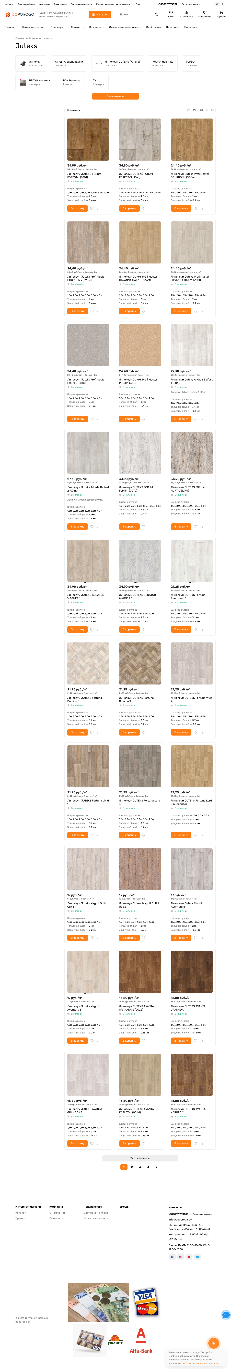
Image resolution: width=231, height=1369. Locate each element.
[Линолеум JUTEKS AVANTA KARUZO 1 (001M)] (140, 1075)
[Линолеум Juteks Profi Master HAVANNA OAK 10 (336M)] (140, 242)
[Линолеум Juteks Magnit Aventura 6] (192, 869)
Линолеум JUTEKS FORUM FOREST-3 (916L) (136, 175)
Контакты (44, 4)
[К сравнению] (98, 208)
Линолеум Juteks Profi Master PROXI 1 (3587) (138, 381)
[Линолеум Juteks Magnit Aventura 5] (88, 972)
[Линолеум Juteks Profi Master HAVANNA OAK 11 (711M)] (192, 242)
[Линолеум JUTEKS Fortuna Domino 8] (88, 663)
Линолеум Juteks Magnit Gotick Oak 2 (139, 905)
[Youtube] (189, 1257)
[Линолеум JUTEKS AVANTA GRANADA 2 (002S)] (140, 972)
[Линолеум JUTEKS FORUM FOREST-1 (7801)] (88, 140)
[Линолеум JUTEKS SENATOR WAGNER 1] (88, 561)
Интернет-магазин (28, 1206)
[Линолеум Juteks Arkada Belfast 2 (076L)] (88, 453)
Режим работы (26, 4)
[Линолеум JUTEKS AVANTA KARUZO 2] (192, 1075)
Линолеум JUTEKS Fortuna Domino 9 (136, 699)
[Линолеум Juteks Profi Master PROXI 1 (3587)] (140, 345)
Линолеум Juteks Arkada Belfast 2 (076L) (88, 489)
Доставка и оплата (81, 4)
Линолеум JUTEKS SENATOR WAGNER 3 (137, 596)
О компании (57, 1212)
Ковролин (95, 27)
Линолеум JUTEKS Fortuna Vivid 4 (191, 699)
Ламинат (76, 27)
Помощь (123, 1206)
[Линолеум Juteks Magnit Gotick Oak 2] (140, 869)
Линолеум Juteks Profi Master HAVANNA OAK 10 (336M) (138, 278)
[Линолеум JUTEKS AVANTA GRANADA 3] (88, 1075)
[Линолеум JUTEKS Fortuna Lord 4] (140, 766)
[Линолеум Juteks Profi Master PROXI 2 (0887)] (88, 345)
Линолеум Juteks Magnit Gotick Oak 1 (87, 905)
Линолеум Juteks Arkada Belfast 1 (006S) (192, 381)
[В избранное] (91, 208)
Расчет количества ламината (113, 4)
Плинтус (171, 27)
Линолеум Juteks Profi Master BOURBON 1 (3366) (190, 175)
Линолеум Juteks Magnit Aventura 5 (83, 1008)
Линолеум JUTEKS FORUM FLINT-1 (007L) (136, 489)
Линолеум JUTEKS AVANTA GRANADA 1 (188, 1008)
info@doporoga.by (180, 1219)
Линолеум (57, 27)
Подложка (190, 27)
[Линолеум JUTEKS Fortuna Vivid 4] (192, 663)
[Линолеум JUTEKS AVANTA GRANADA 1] (192, 972)
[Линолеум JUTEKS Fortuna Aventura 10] (192, 561)
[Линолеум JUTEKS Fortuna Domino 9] (140, 663)
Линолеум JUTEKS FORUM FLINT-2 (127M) (188, 489)
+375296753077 (167, 4)
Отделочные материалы (123, 27)
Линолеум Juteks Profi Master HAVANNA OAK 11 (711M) (190, 278)
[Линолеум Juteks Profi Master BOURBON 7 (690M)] (88, 242)
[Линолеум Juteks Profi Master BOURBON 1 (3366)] (192, 140)
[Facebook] (172, 1257)
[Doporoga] (19, 14)
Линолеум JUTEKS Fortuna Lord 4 (139, 802)
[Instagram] (180, 1257)
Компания (56, 1206)
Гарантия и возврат (96, 1218)
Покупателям (93, 1206)
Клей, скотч (153, 27)
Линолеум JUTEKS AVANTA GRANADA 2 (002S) (136, 1008)
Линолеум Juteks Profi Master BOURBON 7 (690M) (86, 278)
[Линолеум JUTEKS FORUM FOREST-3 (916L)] (140, 140)
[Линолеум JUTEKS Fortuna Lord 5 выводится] (192, 766)
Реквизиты (60, 4)
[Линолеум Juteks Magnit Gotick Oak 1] (88, 869)
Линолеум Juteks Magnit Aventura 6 (187, 905)
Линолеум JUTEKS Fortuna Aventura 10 (188, 596)
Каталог (9, 4)
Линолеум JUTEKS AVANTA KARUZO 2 (188, 1110)
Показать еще (115, 96)
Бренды (9, 27)
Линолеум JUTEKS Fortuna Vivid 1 (88, 802)
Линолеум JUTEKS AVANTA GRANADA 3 (84, 1110)
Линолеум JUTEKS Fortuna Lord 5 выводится (191, 802)
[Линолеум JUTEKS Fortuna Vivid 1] (88, 766)
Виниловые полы (32, 27)
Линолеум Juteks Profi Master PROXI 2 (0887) (86, 381)
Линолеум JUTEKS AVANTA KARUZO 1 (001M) (136, 1110)
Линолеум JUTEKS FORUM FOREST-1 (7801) (84, 175)
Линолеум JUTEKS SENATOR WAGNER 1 (85, 596)
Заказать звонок (191, 4)
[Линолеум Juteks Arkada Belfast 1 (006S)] (192, 345)
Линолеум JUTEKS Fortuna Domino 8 (84, 699)
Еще (138, 4)
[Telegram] (197, 1257)
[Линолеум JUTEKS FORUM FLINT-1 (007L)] (140, 453)
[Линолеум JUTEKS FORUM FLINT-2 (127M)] (192, 453)
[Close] (222, 1352)
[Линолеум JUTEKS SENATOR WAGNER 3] (140, 561)
